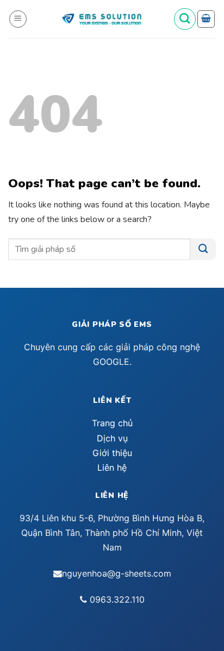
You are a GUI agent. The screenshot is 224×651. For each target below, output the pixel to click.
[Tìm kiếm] (185, 19)
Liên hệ (112, 467)
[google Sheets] (101, 19)
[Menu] (18, 19)
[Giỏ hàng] (206, 19)
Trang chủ (112, 423)
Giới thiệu (112, 452)
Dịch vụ (112, 438)
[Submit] (203, 249)
